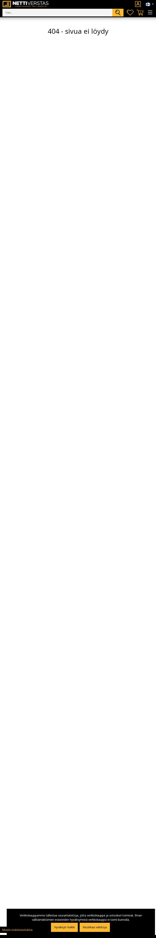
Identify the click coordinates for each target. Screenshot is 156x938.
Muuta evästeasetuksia (17, 930)
